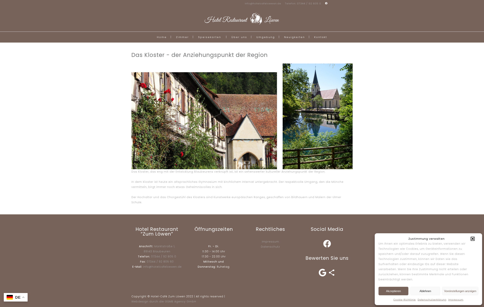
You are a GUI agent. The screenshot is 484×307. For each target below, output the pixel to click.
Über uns (239, 37)
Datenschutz (270, 247)
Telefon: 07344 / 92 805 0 (303, 3)
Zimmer (182, 37)
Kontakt (320, 37)
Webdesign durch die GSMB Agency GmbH (163, 301)
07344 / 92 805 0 (163, 256)
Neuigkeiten (294, 37)
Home (162, 37)
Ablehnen (425, 291)
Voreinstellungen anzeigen (460, 291)
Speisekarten (209, 37)
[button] (473, 239)
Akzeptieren (393, 291)
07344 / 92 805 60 (160, 262)
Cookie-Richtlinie (404, 299)
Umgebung (265, 37)
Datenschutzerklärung (432, 299)
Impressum (455, 299)
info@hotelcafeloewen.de (263, 3)
